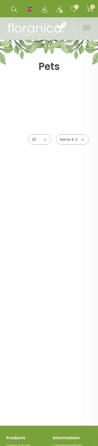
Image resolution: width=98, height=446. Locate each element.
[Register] (60, 8)
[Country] (29, 8)
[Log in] (45, 8)
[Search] (14, 9)
